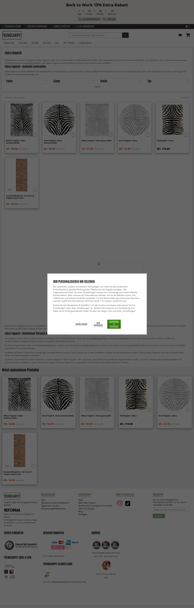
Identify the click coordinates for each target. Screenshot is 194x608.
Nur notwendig (98, 324)
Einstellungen (81, 324)
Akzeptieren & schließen (114, 324)
